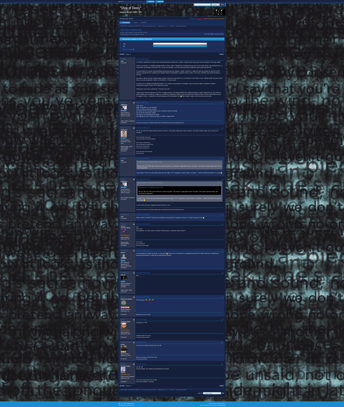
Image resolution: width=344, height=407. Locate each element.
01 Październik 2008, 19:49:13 (143, 214)
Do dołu (122, 54)
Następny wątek (219, 34)
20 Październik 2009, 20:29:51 (143, 296)
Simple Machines (130, 403)
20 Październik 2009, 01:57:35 (143, 272)
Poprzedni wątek (209, 34)
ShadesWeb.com (130, 405)
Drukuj (222, 54)
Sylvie (172, 26)
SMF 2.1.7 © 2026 (122, 403)
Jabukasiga (124, 250)
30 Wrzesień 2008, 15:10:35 (142, 102)
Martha (123, 297)
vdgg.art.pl (200, 18)
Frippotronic (125, 273)
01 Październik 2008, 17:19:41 (143, 127)
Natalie (123, 364)
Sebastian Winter (126, 342)
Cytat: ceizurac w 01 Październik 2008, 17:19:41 (150, 162)
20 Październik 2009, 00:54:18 (143, 250)
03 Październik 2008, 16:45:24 (143, 224)
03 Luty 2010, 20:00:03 (141, 342)
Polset (123, 102)
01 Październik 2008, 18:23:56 (143, 158)
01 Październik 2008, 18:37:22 (143, 179)
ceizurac (124, 128)
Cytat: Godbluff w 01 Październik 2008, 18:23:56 (150, 182)
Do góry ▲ (223, 403)
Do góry (122, 385)
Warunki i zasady (216, 403)
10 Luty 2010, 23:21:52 (141, 364)
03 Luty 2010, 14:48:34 (141, 319)
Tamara (123, 224)
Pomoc (210, 403)
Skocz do (200, 393)
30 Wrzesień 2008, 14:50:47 (142, 59)
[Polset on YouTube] (121, 119)
